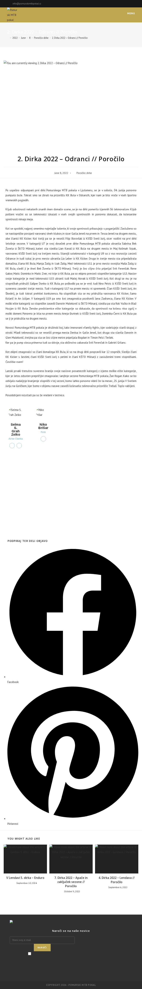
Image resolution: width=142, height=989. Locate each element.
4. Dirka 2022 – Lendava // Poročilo (117, 880)
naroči (42, 947)
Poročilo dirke (84, 173)
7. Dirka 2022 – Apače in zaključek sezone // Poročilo (71, 882)
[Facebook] (71, 962)
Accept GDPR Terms (44, 953)
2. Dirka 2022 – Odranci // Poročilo (70, 37)
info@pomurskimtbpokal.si (27, 3)
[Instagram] (71, 967)
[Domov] (8, 37)
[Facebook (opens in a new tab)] (130, 4)
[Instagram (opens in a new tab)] (133, 4)
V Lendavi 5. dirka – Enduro (25, 878)
